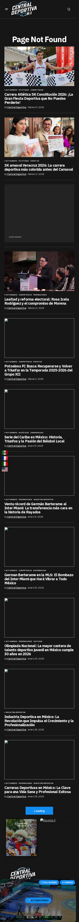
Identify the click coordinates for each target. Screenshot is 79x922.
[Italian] (5, 464)
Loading (39, 811)
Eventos (34, 161)
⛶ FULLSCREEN (49, 882)
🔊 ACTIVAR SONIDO (38, 900)
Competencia (37, 90)
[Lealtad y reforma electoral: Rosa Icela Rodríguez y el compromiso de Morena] (39, 271)
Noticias (38, 641)
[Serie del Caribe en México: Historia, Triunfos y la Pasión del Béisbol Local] (39, 409)
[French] (5, 458)
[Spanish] (5, 452)
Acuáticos (24, 433)
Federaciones (40, 295)
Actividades (11, 90)
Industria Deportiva (43, 499)
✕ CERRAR (67, 882)
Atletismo (24, 90)
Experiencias (36, 433)
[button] (6, 9)
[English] (5, 469)
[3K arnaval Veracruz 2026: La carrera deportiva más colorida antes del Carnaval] (39, 137)
